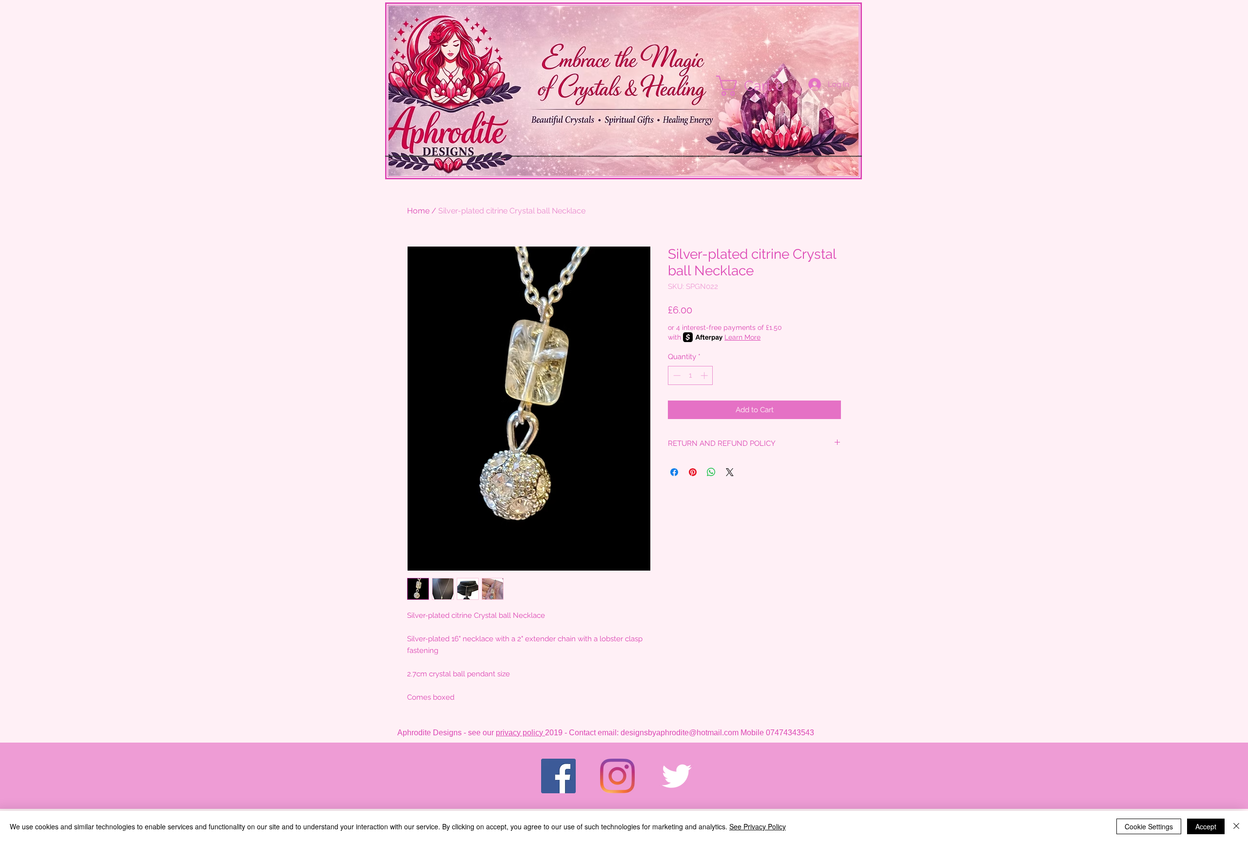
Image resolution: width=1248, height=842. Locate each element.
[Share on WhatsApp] (711, 472)
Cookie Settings (1149, 826)
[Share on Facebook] (674, 472)
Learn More (742, 337)
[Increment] (705, 375)
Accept (1205, 826)
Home (418, 210)
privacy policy (520, 732)
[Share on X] (730, 472)
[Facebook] (558, 776)
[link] (755, 86)
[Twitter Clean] (676, 776)
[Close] (1236, 826)
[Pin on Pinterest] (693, 472)
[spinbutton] (690, 375)
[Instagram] (617, 776)
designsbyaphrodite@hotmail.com (680, 732)
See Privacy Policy (757, 826)
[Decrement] (675, 375)
